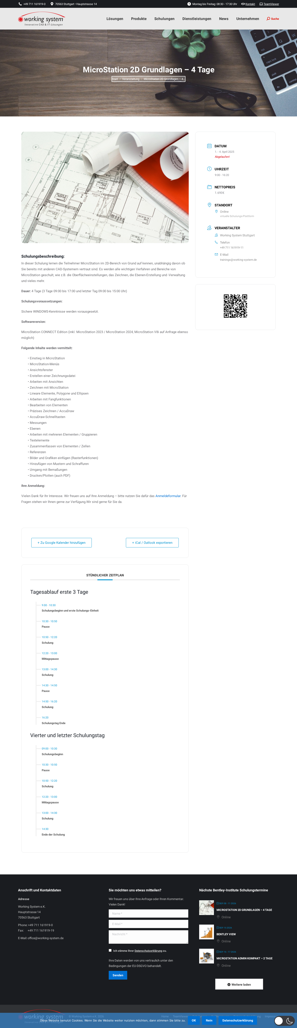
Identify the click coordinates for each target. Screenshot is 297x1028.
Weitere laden (241, 984)
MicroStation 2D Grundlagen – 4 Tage (244, 910)
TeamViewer (271, 4)
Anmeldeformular (167, 496)
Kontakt (250, 4)
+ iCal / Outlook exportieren (152, 543)
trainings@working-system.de (238, 259)
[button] (284, 1021)
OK (194, 1020)
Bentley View (226, 934)
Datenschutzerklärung (237, 1020)
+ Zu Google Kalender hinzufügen (61, 543)
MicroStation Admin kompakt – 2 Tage (244, 958)
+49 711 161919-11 (232, 247)
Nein (209, 1020)
